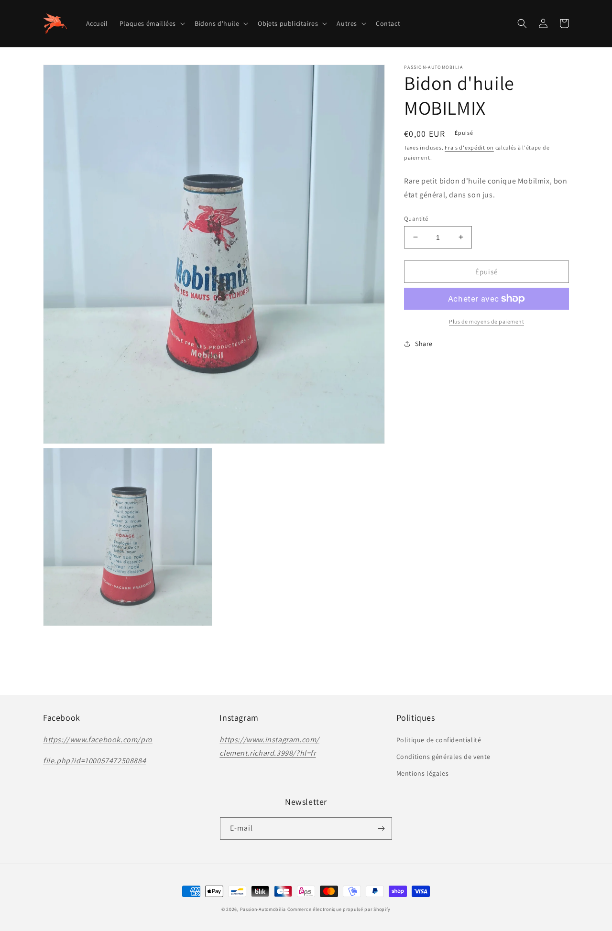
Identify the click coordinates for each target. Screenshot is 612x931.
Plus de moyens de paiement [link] (486, 321)
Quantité (416, 218)
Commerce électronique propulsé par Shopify (339, 909)
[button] (151, 23)
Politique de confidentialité (438, 740)
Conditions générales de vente (443, 756)
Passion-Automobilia (263, 909)
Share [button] (424, 343)
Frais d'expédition (469, 147)
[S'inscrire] (381, 828)
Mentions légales (422, 773)
